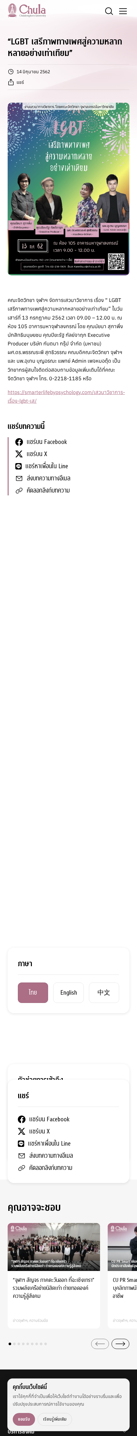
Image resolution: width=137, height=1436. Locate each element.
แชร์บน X (37, 454)
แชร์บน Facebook (47, 442)
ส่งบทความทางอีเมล (48, 478)
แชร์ (20, 82)
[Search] (109, 11)
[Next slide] (120, 1344)
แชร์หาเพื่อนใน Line (46, 466)
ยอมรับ (24, 1419)
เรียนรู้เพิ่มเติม (55, 1419)
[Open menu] (123, 11)
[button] (10, 1344)
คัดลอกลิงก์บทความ (48, 490)
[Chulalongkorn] (27, 10)
